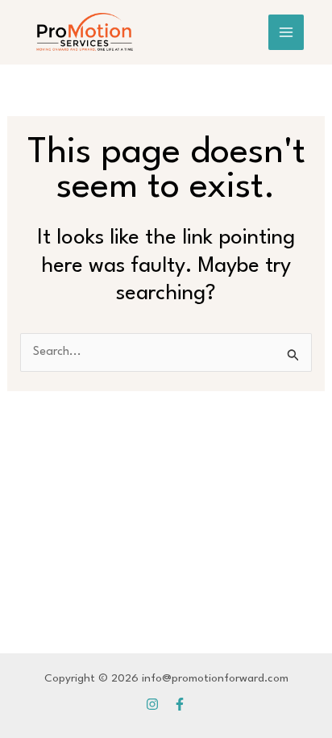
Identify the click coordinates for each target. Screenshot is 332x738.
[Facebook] (179, 704)
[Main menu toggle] (286, 32)
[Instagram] (152, 704)
